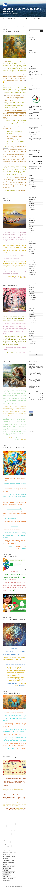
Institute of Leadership (37, 109)
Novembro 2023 (32, 243)
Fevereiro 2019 (31, 341)
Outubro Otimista (21, 748)
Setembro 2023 (31, 247)
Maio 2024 (31, 230)
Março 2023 (31, 260)
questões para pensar (7, 868)
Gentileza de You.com (14, 312)
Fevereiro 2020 (31, 316)
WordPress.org (31, 431)
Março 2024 (31, 234)
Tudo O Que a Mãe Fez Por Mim (34, 88)
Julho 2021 (31, 287)
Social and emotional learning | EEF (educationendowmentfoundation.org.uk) (36, 140)
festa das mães (5, 852)
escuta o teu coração (7, 850)
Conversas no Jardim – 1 (33, 68)
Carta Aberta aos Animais (11, 154)
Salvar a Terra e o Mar (10, 556)
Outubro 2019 (31, 324)
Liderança (22, 18)
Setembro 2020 (31, 301)
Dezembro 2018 (31, 345)
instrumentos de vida (6, 856)
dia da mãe (14, 840)
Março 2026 (31, 184)
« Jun (31, 406)
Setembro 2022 (31, 264)
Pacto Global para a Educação (12, 18)
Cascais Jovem (14, 571)
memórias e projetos (6, 860)
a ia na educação (12, 823)
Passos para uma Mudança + (12, 693)
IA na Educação (29, 18)
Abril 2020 (30, 312)
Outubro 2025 (31, 195)
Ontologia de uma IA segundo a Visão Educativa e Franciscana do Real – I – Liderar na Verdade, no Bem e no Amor (35, 379)
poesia (13, 866)
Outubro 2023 (31, 245)
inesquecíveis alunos (6, 854)
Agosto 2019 (31, 329)
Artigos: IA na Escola (38, 158)
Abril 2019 (30, 337)
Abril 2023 (30, 257)
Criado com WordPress (18, 886)
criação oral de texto (6, 840)
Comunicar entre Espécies (11, 31)
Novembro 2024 (32, 218)
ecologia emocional (6, 842)
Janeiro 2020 (31, 318)
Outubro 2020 (31, 299)
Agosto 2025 (31, 199)
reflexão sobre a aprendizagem (8, 872)
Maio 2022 (31, 270)
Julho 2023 (31, 251)
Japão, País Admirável (10, 286)
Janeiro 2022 (31, 274)
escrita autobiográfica (7, 846)
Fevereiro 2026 (31, 186)
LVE (37, 115)
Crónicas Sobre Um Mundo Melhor (14, 619)
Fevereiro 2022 (31, 272)
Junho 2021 (31, 289)
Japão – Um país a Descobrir (12, 758)
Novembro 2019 (32, 322)
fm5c (15, 852)
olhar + (6, 864)
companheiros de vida (7, 834)
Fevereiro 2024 (31, 236)
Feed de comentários (32, 429)
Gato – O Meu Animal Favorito (34, 78)
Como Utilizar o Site (32, 39)
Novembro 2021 (32, 278)
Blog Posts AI (37, 150)
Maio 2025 (31, 205)
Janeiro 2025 (31, 213)
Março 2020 (31, 314)
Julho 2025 (31, 201)
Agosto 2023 (31, 249)
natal (13, 860)
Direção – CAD (31, 43)
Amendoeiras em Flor (32, 58)
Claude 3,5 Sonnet (22, 809)
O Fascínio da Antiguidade (33, 71)
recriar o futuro (5, 870)
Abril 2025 (30, 207)
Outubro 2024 (31, 220)
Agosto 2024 (31, 224)
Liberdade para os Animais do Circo (35, 85)
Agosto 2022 (31, 266)
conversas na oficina (6, 838)
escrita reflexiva (11, 848)
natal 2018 (5, 862)
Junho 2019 (31, 333)
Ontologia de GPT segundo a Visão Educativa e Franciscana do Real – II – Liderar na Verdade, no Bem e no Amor (35, 372)
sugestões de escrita (6, 874)
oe (3, 864)
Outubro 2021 (31, 280)
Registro (30, 50)
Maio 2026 (31, 180)
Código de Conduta (32, 37)
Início (4, 18)
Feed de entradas (32, 426)
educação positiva (6, 844)
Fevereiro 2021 (31, 293)
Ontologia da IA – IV (32, 387)
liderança (13, 856)
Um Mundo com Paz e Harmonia (13, 447)
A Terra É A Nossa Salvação (12, 362)
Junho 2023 (31, 253)
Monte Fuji (6, 200)
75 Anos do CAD (37, 18)
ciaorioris (14, 709)
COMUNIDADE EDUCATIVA (34, 41)
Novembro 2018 (32, 347)
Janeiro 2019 (31, 343)
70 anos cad (5, 823)
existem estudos (12, 85)
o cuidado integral (11, 862)
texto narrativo (12, 878)
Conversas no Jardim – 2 (33, 65)
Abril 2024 (30, 232)
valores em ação (6, 880)
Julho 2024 (31, 226)
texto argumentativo (6, 876)
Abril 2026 (30, 182)
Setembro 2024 (31, 222)
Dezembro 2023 (32, 241)
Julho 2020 (31, 306)
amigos (4, 825)
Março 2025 (31, 209)
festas (11, 852)
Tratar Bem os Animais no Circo (34, 81)
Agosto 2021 (31, 285)
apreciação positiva (10, 825)
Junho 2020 (31, 308)
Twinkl (38, 168)
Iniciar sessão (31, 424)
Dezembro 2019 (31, 320)
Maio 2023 (31, 255)
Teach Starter (36, 118)
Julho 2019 (31, 331)
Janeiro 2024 (31, 239)
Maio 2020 (31, 310)
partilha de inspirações (7, 866)
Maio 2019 (31, 335)
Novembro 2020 (32, 297)
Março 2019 (31, 339)
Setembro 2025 (31, 197)
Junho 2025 (31, 203)
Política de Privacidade (33, 48)
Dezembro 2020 (32, 295)
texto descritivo (6, 878)
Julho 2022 (31, 268)
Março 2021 (31, 291)
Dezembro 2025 (32, 190)
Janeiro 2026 (31, 188)
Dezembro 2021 (31, 276)
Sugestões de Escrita (32, 52)
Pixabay (17, 709)
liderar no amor (5, 858)
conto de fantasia (6, 836)
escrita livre (5, 848)
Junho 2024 (31, 228)
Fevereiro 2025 (31, 211)
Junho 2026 (31, 178)
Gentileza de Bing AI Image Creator (14, 387)
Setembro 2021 (31, 283)
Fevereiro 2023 (31, 262)
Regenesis (5, 148)
